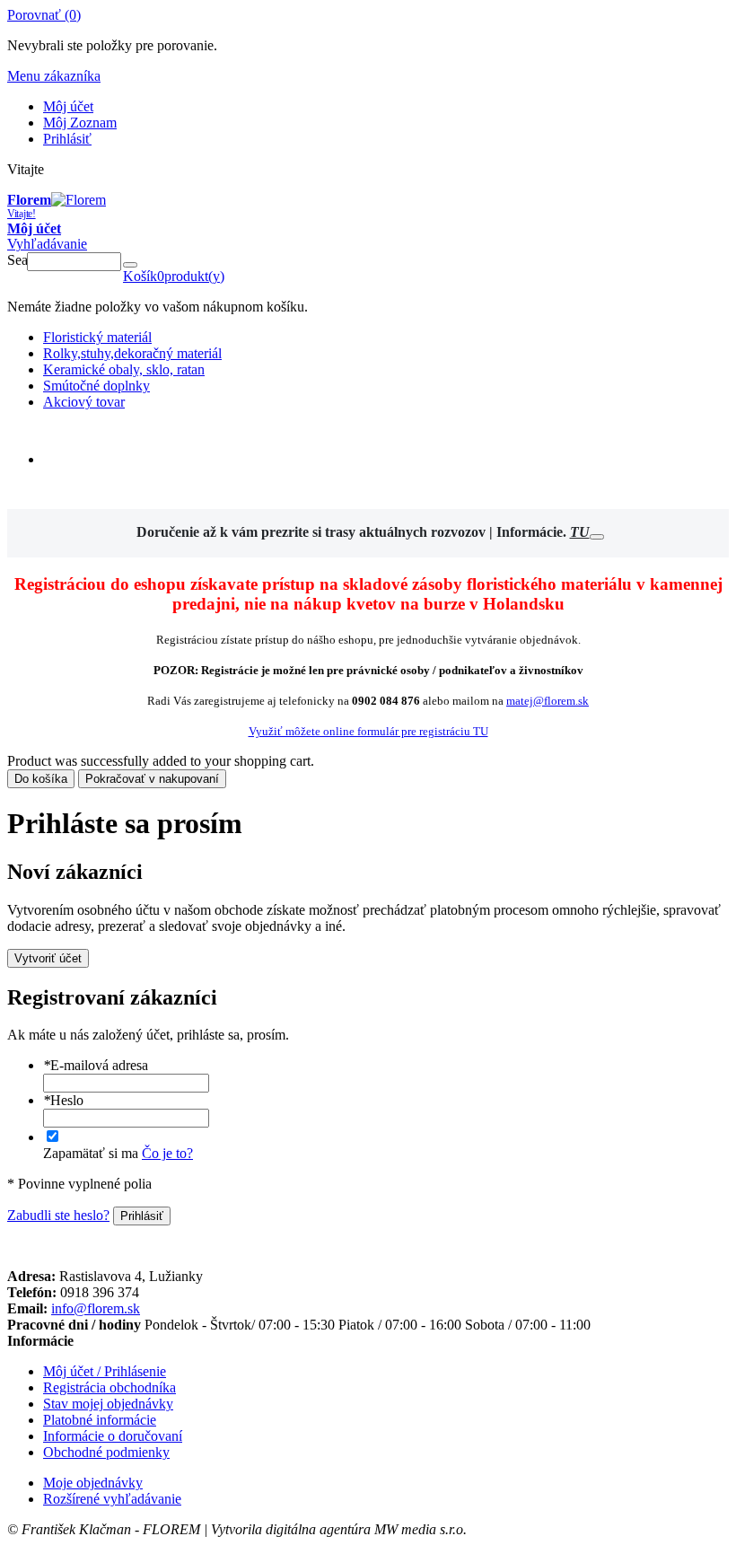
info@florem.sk (95, 1308)
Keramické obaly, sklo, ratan (124, 369)
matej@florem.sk (547, 700)
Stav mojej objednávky (108, 1403)
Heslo (63, 1100)
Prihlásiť (67, 138)
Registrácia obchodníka (109, 1387)
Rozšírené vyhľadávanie (112, 1498)
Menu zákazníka (54, 75)
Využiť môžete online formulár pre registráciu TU (368, 731)
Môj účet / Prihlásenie (104, 1371)
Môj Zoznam (80, 122)
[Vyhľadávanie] (130, 265)
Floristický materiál (97, 337)
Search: (17, 260)
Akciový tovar (84, 401)
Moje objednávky (93, 1482)
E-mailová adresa (95, 1065)
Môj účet (68, 106)
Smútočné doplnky (96, 385)
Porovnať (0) (44, 14)
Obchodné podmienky (106, 1452)
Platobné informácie (99, 1419)
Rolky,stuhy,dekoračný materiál (132, 353)
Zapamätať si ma (90, 1153)
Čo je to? (167, 1153)
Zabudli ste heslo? (58, 1215)
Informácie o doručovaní (112, 1436)
